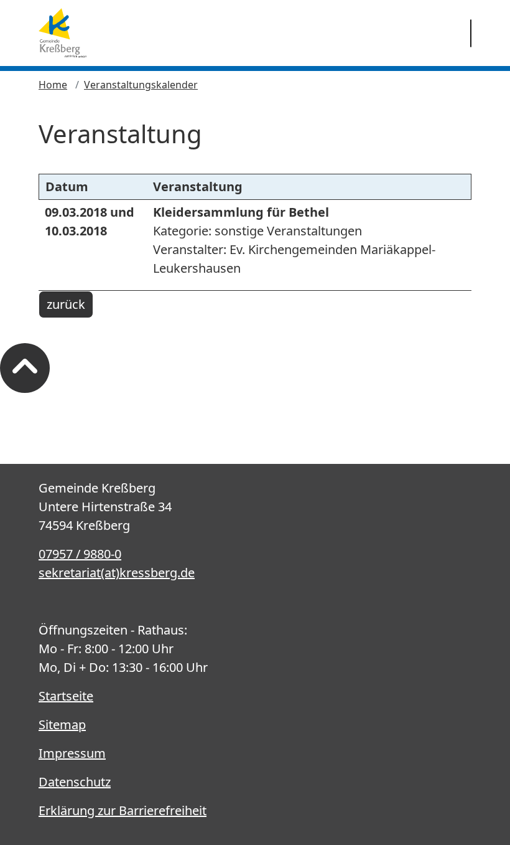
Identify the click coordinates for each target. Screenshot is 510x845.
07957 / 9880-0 (80, 553)
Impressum (72, 753)
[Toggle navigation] (470, 33)
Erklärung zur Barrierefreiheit (122, 810)
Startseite (66, 695)
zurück (66, 304)
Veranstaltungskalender (141, 85)
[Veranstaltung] (62, 33)
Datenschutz (75, 781)
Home (53, 85)
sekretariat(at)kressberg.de (117, 572)
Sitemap (62, 724)
